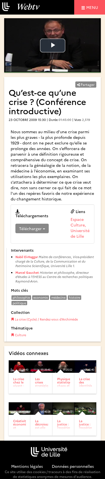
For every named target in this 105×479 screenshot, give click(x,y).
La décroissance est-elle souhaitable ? (44, 427)
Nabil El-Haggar (26, 257)
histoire (74, 297)
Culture (20, 335)
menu (93, 7)
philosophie (21, 297)
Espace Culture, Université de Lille (80, 227)
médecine (58, 297)
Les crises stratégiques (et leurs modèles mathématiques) (47, 387)
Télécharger (31, 228)
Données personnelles (73, 466)
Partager (87, 84)
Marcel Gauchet (27, 272)
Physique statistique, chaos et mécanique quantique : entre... (65, 387)
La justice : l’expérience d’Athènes (65, 426)
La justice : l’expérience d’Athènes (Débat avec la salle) (87, 431)
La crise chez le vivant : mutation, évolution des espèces (20, 389)
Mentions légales (27, 466)
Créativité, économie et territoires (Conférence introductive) (23, 429)
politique (19, 303)
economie (40, 297)
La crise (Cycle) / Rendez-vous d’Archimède (46, 319)
